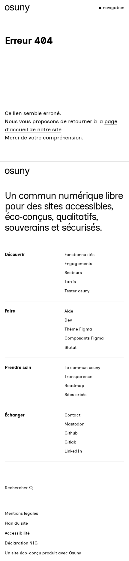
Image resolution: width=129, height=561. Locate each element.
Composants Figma (84, 338)
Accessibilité (17, 533)
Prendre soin (18, 367)
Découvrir (15, 254)
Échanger (15, 415)
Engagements (78, 263)
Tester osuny (76, 291)
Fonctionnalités (79, 254)
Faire (10, 311)
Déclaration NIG (21, 543)
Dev (68, 320)
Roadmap (74, 385)
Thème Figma (78, 329)
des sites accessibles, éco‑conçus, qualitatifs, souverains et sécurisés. (59, 216)
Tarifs (70, 281)
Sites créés (75, 394)
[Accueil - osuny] (17, 8)
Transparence (78, 376)
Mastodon (74, 424)
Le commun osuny (82, 367)
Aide (68, 311)
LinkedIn (73, 451)
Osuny (75, 553)
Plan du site (16, 523)
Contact (72, 415)
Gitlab (70, 442)
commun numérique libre (71, 195)
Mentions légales (21, 513)
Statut (70, 347)
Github (71, 433)
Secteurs (73, 272)
